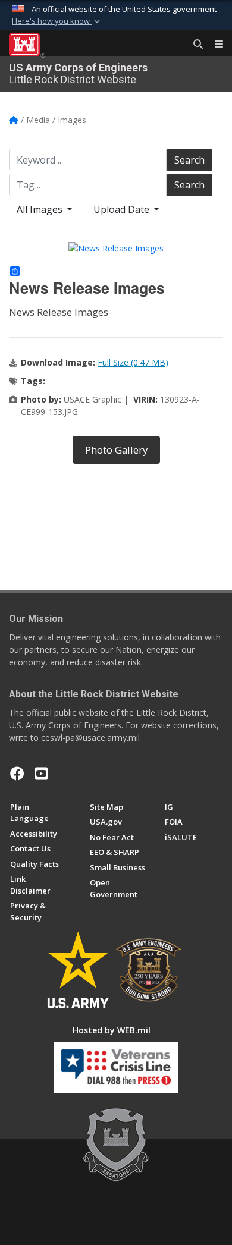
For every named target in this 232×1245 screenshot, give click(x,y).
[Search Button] (194, 44)
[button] (57, 21)
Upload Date (122, 209)
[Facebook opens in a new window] (17, 773)
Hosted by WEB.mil (112, 1030)
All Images (41, 209)
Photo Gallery (116, 450)
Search (189, 159)
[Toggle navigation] (214, 44)
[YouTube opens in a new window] (41, 773)
